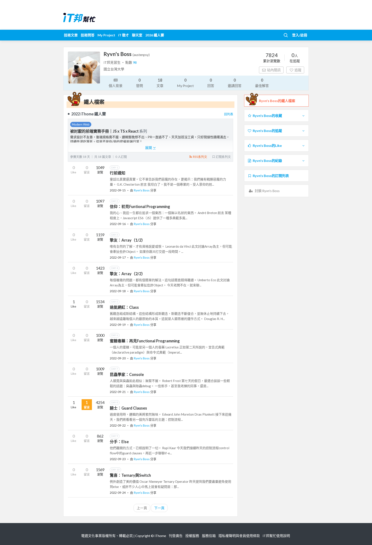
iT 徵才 (123, 35)
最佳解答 (262, 83)
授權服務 (192, 536)
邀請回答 (235, 83)
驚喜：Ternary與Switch (130, 475)
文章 (160, 83)
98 (135, 62)
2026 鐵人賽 (154, 35)
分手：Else (119, 441)
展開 (149, 148)
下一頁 (159, 508)
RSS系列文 (200, 156)
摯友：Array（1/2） (127, 240)
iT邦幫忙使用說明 (276, 536)
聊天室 (137, 35)
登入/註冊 (299, 35)
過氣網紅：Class (124, 307)
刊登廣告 (176, 536)
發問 (139, 83)
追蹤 (297, 70)
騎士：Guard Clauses (128, 408)
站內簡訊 (274, 70)
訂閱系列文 (223, 156)
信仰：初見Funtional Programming (140, 206)
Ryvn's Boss (142, 190)
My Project (106, 35)
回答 (210, 83)
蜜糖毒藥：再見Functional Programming (145, 340)
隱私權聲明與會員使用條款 (239, 536)
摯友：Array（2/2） (127, 273)
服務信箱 (209, 536)
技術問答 (88, 35)
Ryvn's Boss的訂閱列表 (271, 176)
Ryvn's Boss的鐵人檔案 (277, 101)
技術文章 (71, 35)
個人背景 (115, 86)
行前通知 (117, 173)
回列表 (228, 114)
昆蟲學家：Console (127, 374)
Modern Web (81, 124)
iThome (160, 536)
